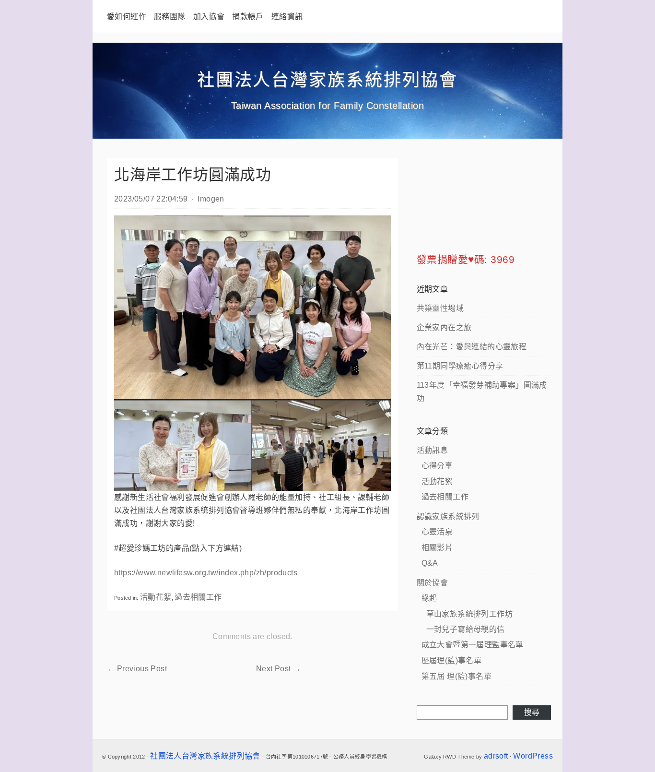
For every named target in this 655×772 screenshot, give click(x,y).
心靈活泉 (437, 532)
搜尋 (532, 712)
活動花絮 (156, 597)
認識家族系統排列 (448, 516)
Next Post (278, 669)
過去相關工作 (198, 597)
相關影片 (437, 548)
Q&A (429, 563)
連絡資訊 (287, 16)
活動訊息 (432, 450)
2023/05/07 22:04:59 (151, 199)
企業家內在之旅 (444, 327)
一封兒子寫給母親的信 (465, 629)
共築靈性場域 (440, 308)
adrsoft (496, 756)
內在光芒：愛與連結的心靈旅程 (472, 347)
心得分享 (437, 466)
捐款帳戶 (248, 16)
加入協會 (209, 16)
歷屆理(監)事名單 (451, 660)
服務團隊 (170, 16)
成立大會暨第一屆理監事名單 (472, 645)
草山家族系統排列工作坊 (469, 614)
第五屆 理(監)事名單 (456, 676)
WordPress (533, 756)
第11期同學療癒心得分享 (460, 366)
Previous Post (137, 669)
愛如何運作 (126, 16)
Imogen (211, 199)
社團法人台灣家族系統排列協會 (327, 80)
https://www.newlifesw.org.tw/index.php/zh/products (205, 573)
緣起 (429, 598)
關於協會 (432, 583)
